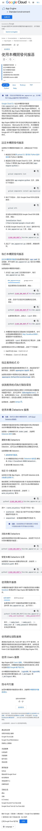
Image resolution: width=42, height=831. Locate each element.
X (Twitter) (5, 799)
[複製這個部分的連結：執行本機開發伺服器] (26, 254)
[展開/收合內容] (15, 65)
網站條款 (20, 814)
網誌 (3, 793)
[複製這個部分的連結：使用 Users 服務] (21, 657)
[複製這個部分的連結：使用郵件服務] (18, 582)
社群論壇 (4, 752)
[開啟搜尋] (29, 2)
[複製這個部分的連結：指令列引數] (16, 684)
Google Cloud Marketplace (10, 740)
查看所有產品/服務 (8, 733)
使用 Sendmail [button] (18, 598)
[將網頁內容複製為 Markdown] (10, 59)
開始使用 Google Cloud (9, 774)
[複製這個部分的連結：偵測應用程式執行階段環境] (33, 385)
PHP (31, 85)
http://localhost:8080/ (30, 334)
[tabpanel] (23, 305)
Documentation (12, 38)
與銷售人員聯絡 (7, 743)
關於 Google (5, 814)
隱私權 (13, 814)
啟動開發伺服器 (11, 455)
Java (14, 85)
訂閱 (23, 821)
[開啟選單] (3, 2)
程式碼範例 (5, 777)
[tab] (14, 280)
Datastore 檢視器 (30, 459)
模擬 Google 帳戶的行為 (15, 667)
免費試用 (7, 17)
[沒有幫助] (17, 44)
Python (6, 88)
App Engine (11, 8)
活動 (3, 796)
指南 (30, 41)
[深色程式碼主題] (34, 171)
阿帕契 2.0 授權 (19, 715)
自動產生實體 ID (7, 478)
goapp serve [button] (28, 280)
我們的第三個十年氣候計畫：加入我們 (15, 817)
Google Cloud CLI (8, 104)
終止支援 (12, 98)
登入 (38, 2)
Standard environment (19, 12)
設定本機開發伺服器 (9, 259)
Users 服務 (18, 662)
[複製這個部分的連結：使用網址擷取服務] (23, 637)
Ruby (15, 88)
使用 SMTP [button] (7, 598)
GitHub (17, 402)
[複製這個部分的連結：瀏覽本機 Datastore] (22, 440)
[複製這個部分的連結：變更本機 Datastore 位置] (27, 557)
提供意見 (7, 49)
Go (7, 85)
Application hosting (25, 38)
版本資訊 (4, 759)
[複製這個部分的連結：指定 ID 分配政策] (19, 471)
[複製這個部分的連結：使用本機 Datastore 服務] (31, 410)
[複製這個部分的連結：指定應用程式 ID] (21, 363)
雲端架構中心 (6, 781)
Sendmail (5, 590)
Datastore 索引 (7, 434)
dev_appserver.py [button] (14, 280)
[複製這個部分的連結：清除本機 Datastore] (22, 534)
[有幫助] (14, 44)
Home (3, 38)
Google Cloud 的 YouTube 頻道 (11, 803)
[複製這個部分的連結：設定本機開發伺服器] (26, 143)
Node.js (22, 85)
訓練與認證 (5, 784)
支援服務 (4, 755)
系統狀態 (4, 762)
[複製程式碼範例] (38, 171)
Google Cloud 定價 (7, 737)
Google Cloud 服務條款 (32, 814)
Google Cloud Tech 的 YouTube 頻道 (13, 806)
